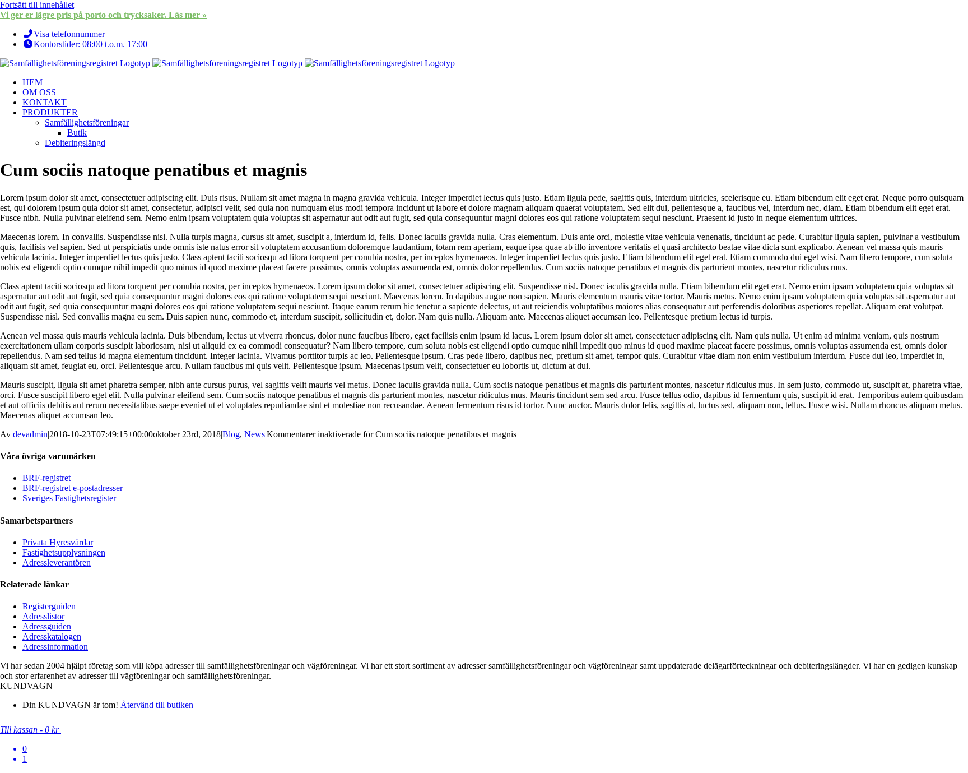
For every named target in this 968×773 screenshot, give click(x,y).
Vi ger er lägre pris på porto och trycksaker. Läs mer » (103, 15)
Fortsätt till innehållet (37, 5)
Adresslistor (43, 616)
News (254, 434)
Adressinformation (55, 646)
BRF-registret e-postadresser (72, 488)
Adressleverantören (56, 562)
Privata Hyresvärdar (57, 542)
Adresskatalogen (51, 636)
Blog (231, 434)
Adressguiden (46, 626)
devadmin (30, 434)
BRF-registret (46, 478)
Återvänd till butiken (156, 705)
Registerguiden (49, 606)
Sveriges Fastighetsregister (69, 498)
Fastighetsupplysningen (63, 552)
